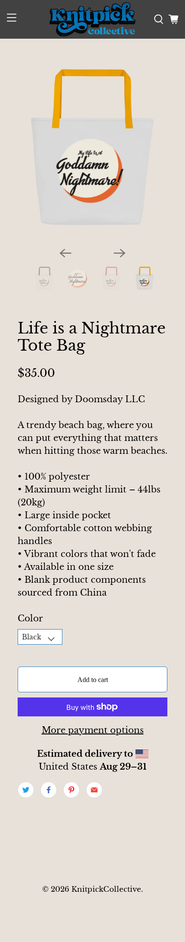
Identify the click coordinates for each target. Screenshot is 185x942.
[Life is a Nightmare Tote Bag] (92, 148)
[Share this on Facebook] (48, 790)
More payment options (93, 730)
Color (30, 618)
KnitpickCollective (106, 889)
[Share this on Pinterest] (71, 790)
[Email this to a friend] (94, 790)
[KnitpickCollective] (92, 19)
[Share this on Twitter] (26, 790)
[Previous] (65, 253)
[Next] (119, 253)
